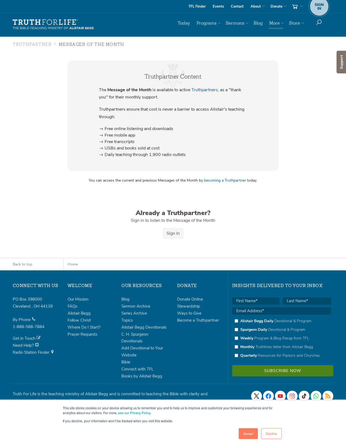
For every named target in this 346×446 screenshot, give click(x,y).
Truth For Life (53, 24)
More (274, 23)
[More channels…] (327, 396)
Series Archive (134, 313)
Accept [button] (248, 433)
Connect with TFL (137, 369)
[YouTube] (280, 396)
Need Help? (24, 345)
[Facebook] (268, 396)
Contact (237, 6)
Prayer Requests (82, 334)
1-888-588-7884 (28, 326)
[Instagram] (292, 396)
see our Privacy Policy (134, 412)
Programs (207, 23)
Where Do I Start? (84, 327)
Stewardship (188, 306)
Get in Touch (24, 338)
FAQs (72, 306)
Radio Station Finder (31, 352)
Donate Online (190, 299)
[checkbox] (281, 338)
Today (184, 23)
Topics (127, 320)
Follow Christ (79, 320)
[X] (256, 396)
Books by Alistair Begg (141, 376)
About (256, 6)
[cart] (297, 6)
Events (218, 6)
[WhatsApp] (316, 396)
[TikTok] (304, 396)
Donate (276, 6)
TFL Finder (197, 6)
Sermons (235, 23)
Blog (258, 23)
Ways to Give (189, 313)
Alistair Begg (79, 313)
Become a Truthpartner (198, 320)
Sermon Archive (135, 306)
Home (73, 264)
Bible (125, 362)
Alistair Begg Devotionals (144, 327)
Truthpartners (204, 90)
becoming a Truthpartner (225, 180)
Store (294, 23)
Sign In (173, 233)
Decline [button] (271, 433)
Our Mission (78, 299)
